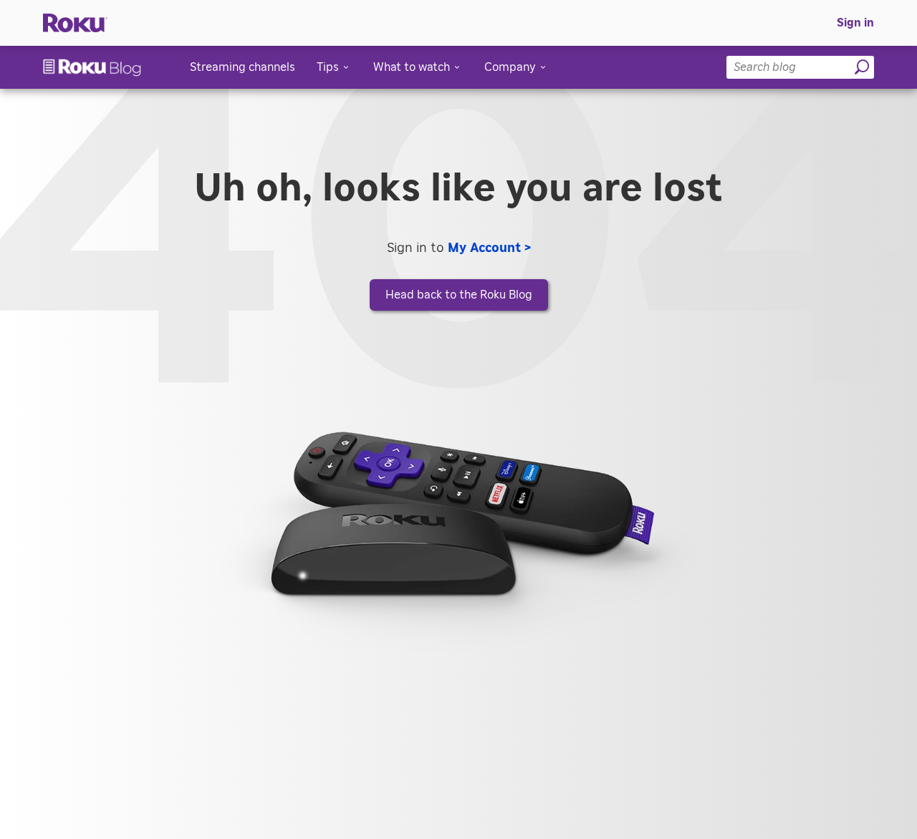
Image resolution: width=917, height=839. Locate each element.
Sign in (855, 23)
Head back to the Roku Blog (458, 295)
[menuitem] (855, 23)
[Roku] (75, 23)
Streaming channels (242, 67)
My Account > (489, 248)
